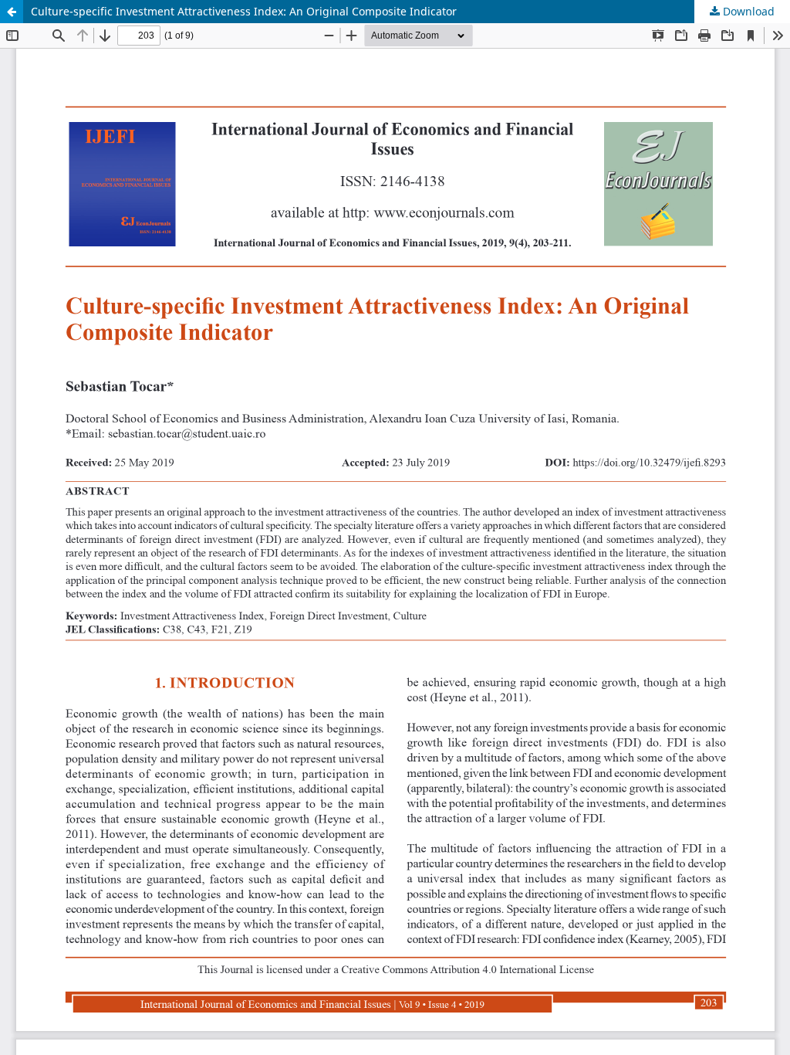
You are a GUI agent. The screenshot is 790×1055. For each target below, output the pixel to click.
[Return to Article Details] (11, 11)
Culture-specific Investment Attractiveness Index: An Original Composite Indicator (244, 11)
